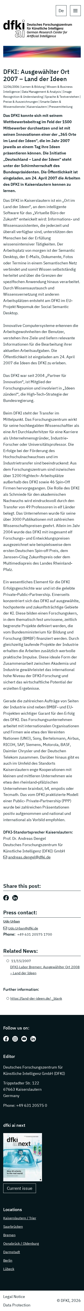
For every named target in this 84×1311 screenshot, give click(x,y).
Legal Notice (14, 1296)
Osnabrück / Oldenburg (21, 1243)
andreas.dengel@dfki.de (29, 857)
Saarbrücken (13, 1226)
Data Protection (16, 1305)
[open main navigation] (75, 10)
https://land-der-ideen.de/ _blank (36, 998)
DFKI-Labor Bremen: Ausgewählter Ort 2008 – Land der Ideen (45, 970)
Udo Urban (11, 921)
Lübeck (8, 1269)
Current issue (19, 1188)
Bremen (9, 1235)
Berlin (7, 1260)
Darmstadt (11, 1252)
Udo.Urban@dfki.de (23, 928)
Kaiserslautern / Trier (19, 1218)
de (61, 10)
